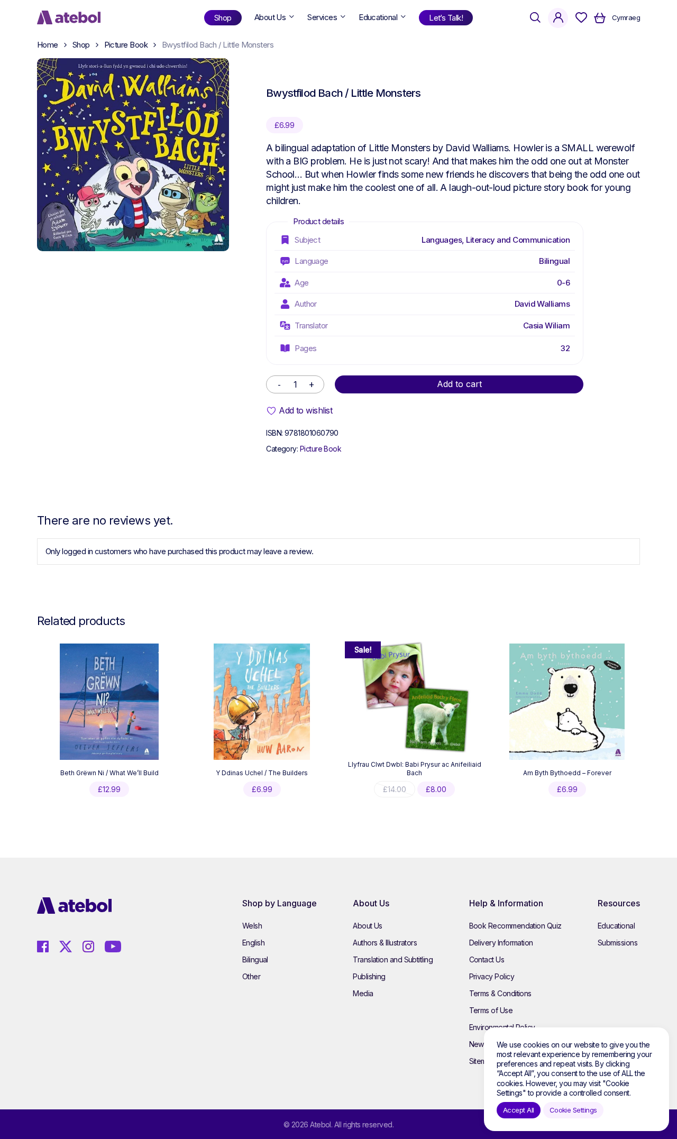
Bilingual (554, 261)
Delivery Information (501, 942)
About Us (367, 925)
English (253, 942)
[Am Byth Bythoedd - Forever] (567, 702)
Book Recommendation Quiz (515, 925)
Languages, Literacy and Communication (496, 240)
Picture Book (126, 45)
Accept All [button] (518, 1110)
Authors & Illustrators (385, 942)
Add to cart (459, 384)
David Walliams (542, 304)
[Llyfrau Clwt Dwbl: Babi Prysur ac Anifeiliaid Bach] (414, 697)
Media (363, 993)
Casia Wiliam (546, 325)
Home (47, 45)
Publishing (369, 976)
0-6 (563, 283)
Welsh (252, 925)
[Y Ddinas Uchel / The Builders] (262, 702)
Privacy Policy (491, 976)
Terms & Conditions (500, 993)
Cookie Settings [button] (573, 1110)
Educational (616, 925)
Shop (81, 45)
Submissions (617, 942)
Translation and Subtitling (393, 959)
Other (251, 976)
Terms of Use (491, 1010)
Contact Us (487, 959)
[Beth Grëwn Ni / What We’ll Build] (109, 702)
